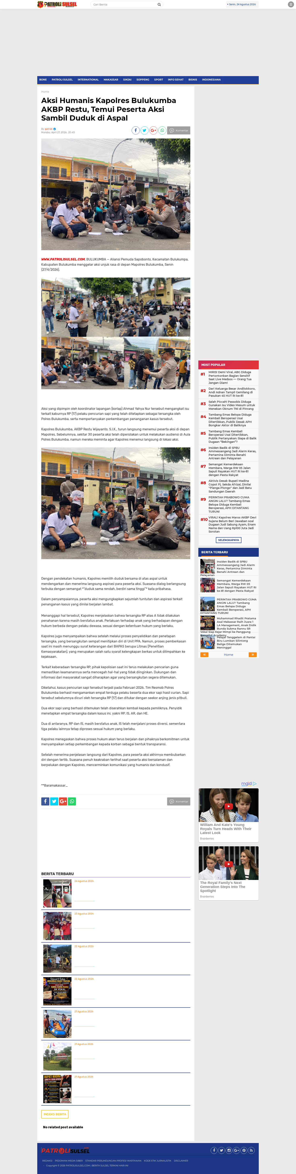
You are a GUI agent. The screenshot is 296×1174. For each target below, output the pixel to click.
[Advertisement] (148, 46)
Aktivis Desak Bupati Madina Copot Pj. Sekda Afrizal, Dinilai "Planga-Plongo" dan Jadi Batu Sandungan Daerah (127, 1086)
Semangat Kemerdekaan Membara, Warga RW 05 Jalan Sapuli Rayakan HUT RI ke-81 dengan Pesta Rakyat (130, 921)
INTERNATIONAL (88, 79)
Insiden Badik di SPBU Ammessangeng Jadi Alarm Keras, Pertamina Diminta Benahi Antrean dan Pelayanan (125, 891)
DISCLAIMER (181, 1160)
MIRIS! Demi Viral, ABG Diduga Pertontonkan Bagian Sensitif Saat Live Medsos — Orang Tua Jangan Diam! (230, 377)
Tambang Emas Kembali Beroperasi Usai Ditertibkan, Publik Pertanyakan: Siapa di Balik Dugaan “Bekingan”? (233, 437)
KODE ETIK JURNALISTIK (157, 1160)
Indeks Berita (55, 1114)
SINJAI (127, 79)
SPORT (158, 79)
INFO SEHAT (175, 79)
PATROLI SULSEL (62, 79)
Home (45, 91)
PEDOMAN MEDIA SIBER (69, 1160)
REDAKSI (47, 1160)
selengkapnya (228, 540)
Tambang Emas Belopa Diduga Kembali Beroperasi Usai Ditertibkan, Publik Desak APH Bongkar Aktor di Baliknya (230, 420)
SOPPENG (143, 79)
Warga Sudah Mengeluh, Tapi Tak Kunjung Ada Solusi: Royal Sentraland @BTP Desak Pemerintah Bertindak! (128, 1051)
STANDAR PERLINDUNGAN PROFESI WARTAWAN (113, 1160)
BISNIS (192, 79)
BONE (43, 79)
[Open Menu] (291, 4)
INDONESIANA (211, 79)
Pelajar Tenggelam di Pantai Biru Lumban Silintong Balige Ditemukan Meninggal (126, 1019)
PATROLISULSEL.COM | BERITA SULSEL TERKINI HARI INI (97, 1165)
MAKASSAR (111, 79)
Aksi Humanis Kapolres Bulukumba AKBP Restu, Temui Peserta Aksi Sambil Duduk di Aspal (108, 109)
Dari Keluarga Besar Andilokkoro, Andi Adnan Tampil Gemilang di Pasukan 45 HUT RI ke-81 (232, 392)
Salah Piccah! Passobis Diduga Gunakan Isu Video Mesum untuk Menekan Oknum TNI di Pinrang (232, 405)
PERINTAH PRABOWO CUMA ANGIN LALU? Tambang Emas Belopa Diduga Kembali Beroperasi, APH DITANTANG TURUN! (127, 956)
